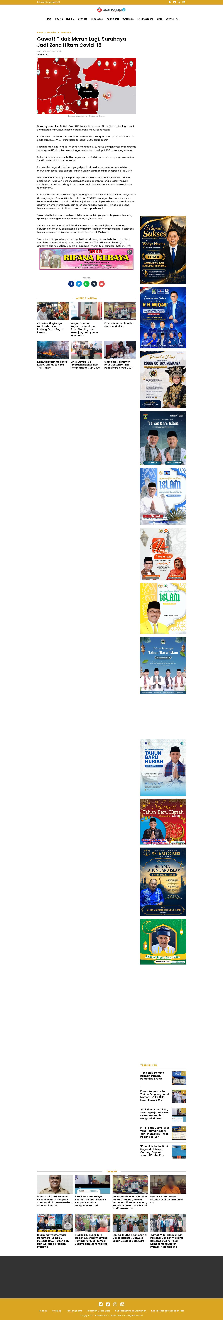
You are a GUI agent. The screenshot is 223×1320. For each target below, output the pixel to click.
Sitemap (56, 1310)
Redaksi (43, 1310)
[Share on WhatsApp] (86, 284)
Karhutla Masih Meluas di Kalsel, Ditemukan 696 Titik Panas (52, 364)
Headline (51, 32)
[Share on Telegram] (94, 284)
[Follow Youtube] (183, 2)
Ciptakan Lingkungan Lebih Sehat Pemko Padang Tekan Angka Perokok (50, 328)
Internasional (145, 18)
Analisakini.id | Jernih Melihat (110, 1315)
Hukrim (70, 18)
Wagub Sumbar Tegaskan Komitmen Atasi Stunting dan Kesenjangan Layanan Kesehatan (84, 329)
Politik (59, 18)
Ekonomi (83, 18)
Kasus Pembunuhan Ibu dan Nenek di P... (118, 325)
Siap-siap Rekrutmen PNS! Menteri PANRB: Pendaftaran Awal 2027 (118, 364)
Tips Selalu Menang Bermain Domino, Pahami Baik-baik (152, 1075)
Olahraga (127, 18)
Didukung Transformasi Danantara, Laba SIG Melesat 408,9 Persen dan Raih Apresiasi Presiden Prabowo (53, 1240)
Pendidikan (112, 18)
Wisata (170, 18)
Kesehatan (97, 18)
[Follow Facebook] (170, 2)
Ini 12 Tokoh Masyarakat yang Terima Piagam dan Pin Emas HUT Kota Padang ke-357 (154, 1132)
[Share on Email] (102, 284)
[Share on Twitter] (79, 284)
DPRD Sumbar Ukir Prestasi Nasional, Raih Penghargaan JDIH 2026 (85, 364)
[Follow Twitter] (174, 2)
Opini (159, 18)
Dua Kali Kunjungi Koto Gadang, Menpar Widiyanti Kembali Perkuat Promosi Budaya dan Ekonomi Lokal (91, 1239)
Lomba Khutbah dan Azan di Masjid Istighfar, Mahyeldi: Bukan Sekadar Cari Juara (130, 1238)
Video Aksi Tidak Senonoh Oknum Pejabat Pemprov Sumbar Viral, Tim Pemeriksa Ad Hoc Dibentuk (54, 1201)
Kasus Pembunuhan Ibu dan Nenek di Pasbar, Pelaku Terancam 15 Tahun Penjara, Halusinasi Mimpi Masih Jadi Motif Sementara (130, 1202)
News (49, 18)
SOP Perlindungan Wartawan (130, 1310)
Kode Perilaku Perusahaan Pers (167, 1310)
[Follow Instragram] (115, 1304)
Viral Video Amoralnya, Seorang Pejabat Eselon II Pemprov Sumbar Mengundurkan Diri (154, 1114)
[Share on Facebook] (71, 284)
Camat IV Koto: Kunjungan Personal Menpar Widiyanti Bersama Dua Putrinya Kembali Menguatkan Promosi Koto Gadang (166, 1240)
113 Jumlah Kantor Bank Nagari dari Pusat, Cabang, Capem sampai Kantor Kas (154, 1151)
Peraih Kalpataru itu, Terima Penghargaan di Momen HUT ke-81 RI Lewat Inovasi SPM (154, 1096)
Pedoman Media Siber (98, 1310)
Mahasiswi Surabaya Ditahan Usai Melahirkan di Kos (166, 1199)
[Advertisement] (163, 76)
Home (40, 32)
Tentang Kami (74, 1310)
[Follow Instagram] (179, 2)
